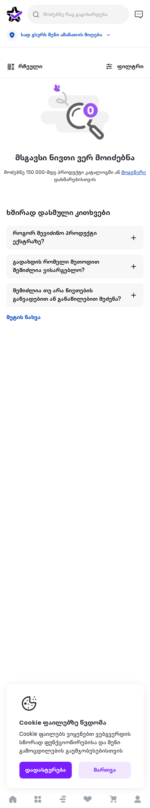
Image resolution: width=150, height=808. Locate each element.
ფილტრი (130, 67)
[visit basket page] (112, 799)
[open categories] (37, 799)
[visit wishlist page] (87, 799)
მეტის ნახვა (23, 318)
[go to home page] (14, 14)
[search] (36, 14)
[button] (63, 799)
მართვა (105, 770)
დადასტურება (45, 770)
